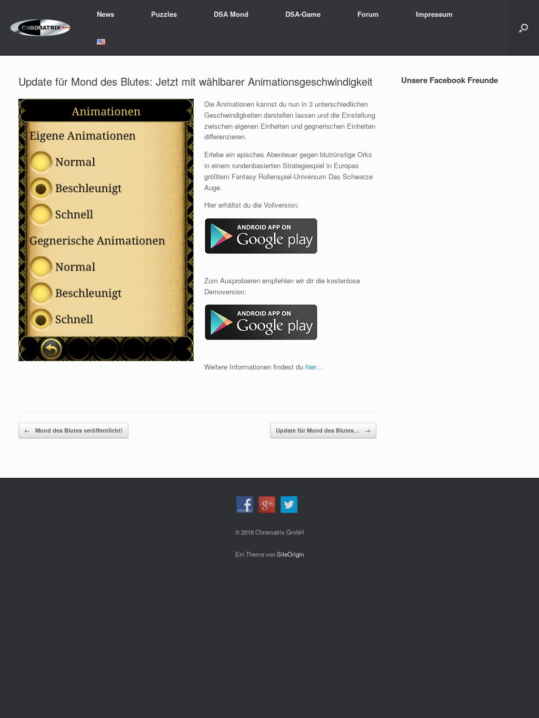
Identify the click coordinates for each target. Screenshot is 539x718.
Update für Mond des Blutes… (323, 430)
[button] (523, 28)
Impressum (434, 14)
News (105, 14)
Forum (368, 14)
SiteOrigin (290, 554)
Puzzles (164, 14)
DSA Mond (231, 14)
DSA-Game (303, 14)
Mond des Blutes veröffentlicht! (73, 430)
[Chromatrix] (41, 28)
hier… (314, 367)
